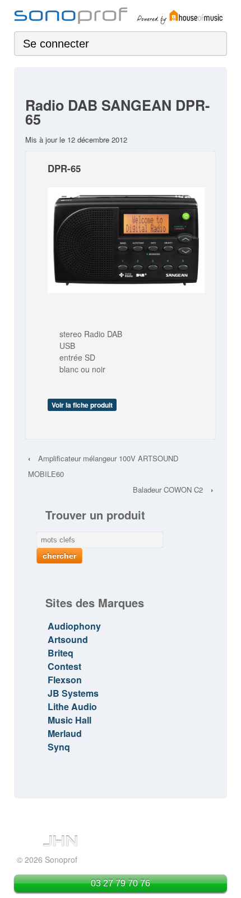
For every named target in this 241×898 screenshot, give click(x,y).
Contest (64, 666)
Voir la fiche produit (82, 405)
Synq (59, 746)
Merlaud (65, 733)
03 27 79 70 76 (120, 883)
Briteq (60, 652)
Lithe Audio (72, 706)
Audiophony (74, 626)
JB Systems (73, 693)
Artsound (68, 639)
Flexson (65, 679)
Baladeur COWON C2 (168, 489)
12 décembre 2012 (97, 139)
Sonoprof (60, 859)
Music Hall (69, 719)
